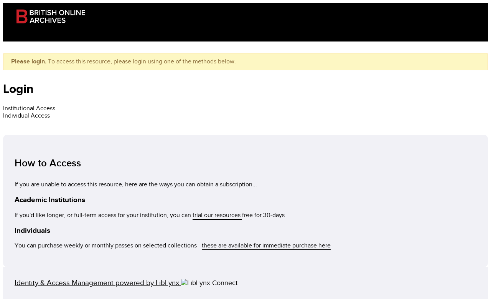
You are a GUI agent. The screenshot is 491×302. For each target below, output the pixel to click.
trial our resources (217, 215)
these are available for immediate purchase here (266, 245)
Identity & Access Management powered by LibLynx (98, 283)
